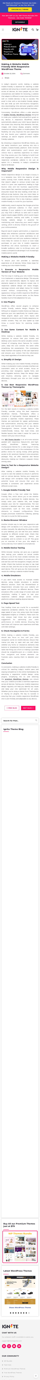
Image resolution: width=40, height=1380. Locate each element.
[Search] (36, 720)
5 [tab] (22, 1314)
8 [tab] (30, 1314)
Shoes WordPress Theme (20, 1307)
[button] (3, 30)
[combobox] (20, 720)
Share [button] (7, 78)
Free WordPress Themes (13, 1373)
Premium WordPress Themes (14, 1369)
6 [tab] (25, 1314)
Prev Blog (12, 708)
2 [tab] (14, 1314)
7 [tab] (27, 1314)
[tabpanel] (20, 1292)
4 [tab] (19, 1314)
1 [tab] (12, 1314)
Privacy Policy (9, 1376)
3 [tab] (17, 1314)
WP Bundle (8, 1361)
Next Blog (27, 708)
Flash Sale (7, 1365)
